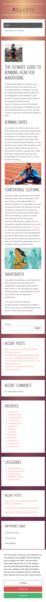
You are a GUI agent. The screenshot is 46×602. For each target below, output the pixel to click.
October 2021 (14, 420)
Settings (23, 583)
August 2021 (13, 426)
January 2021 (13, 446)
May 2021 (12, 435)
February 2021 (14, 443)
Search (7, 324)
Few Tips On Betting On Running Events (21, 358)
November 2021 (15, 417)
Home (7, 25)
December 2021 (15, 415)
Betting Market (14, 468)
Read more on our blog (14, 30)
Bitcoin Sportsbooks (16, 471)
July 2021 (12, 429)
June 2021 (12, 432)
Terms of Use (10, 538)
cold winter (35, 227)
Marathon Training (15, 477)
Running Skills (13, 479)
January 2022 (13, 412)
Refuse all (23, 589)
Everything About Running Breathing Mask (22, 355)
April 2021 (12, 437)
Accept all (23, 595)
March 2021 (13, 440)
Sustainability (10, 543)
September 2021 (15, 423)
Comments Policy (12, 533)
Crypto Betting (14, 474)
